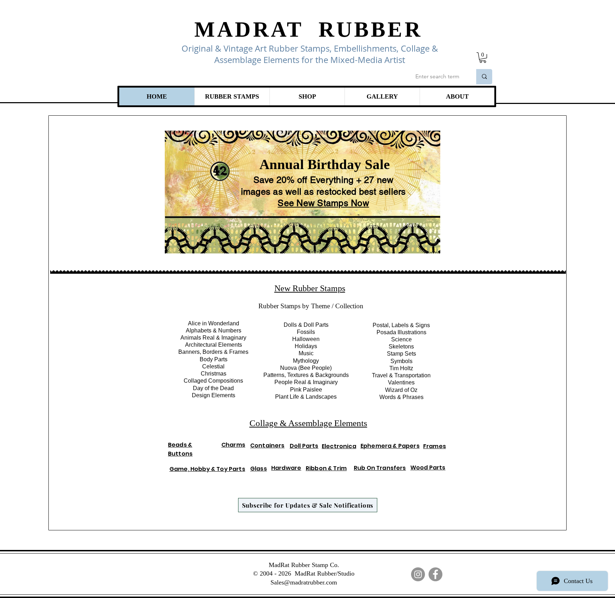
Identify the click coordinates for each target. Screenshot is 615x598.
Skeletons (401, 346)
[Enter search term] (484, 76)
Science (401, 339)
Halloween (306, 339)
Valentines (401, 382)
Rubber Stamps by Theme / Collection (310, 306)
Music (306, 353)
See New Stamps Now (323, 203)
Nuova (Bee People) (306, 368)
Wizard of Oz (401, 390)
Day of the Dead (213, 388)
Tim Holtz (401, 368)
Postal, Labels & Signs (401, 325)
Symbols (401, 361)
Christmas (213, 374)
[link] (483, 57)
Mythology (306, 361)
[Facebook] (435, 574)
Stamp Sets (401, 354)
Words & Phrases (401, 397)
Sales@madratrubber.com (303, 582)
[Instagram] (418, 574)
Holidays (306, 346)
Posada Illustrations (401, 332)
